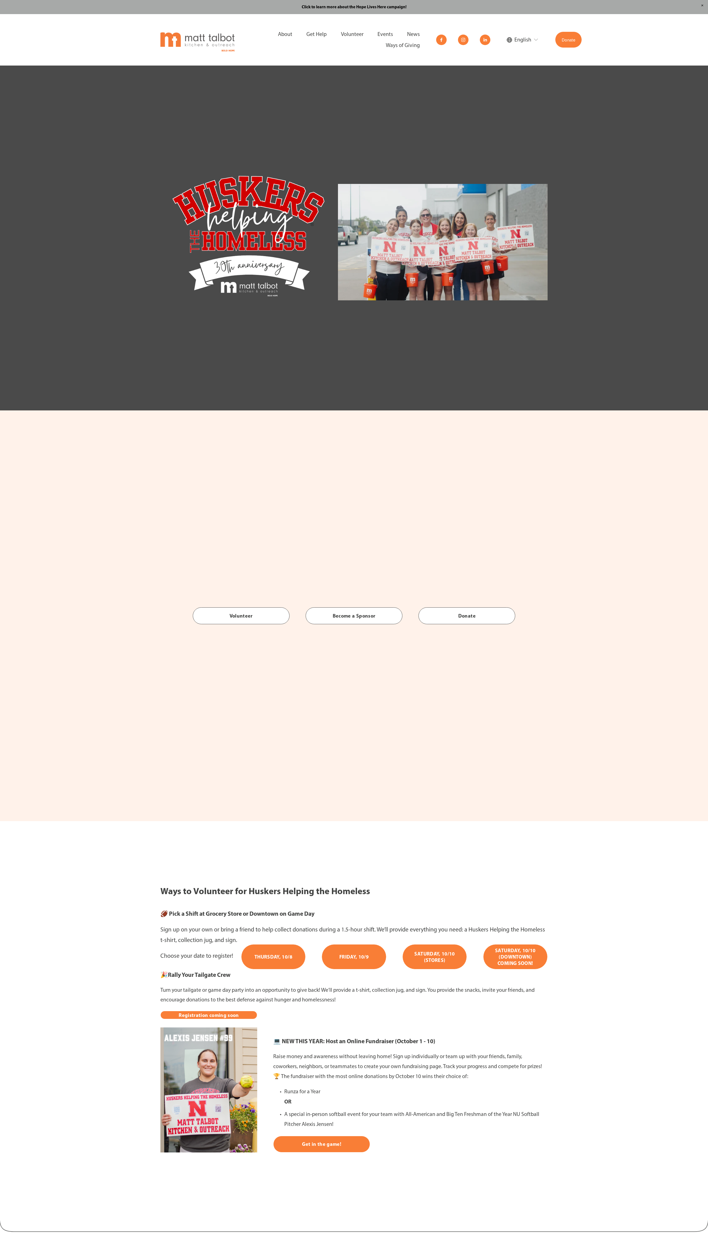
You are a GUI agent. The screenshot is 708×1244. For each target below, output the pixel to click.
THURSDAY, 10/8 (273, 957)
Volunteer (241, 616)
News (413, 34)
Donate (568, 40)
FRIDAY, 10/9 (354, 957)
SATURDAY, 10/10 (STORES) (434, 957)
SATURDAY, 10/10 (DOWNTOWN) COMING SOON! (515, 956)
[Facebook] (441, 40)
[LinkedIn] (485, 40)
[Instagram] (463, 40)
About (285, 34)
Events (385, 34)
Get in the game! (321, 1144)
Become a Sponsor (354, 616)
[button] (702, 5)
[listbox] (523, 39)
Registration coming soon (209, 1015)
